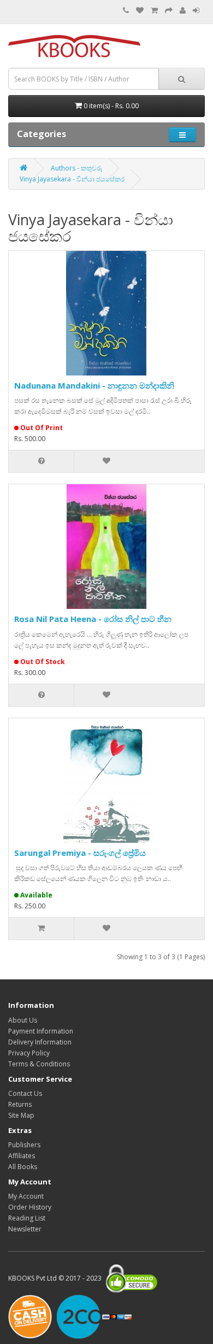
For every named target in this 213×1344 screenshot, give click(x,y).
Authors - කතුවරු (77, 168)
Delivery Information (40, 1042)
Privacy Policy (29, 1053)
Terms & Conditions (39, 1064)
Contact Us (25, 1093)
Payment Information (40, 1031)
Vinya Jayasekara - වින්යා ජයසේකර (72, 179)
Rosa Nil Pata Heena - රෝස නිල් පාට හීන (92, 618)
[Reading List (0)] (140, 10)
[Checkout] (169, 10)
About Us (22, 1020)
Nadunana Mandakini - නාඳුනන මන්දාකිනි (94, 385)
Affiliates (21, 1155)
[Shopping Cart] (154, 10)
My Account (26, 1196)
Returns (20, 1104)
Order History (29, 1207)
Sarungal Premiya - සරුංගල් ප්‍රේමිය (80, 852)
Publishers (24, 1144)
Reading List (26, 1218)
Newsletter (25, 1229)
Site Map (21, 1115)
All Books (22, 1166)
